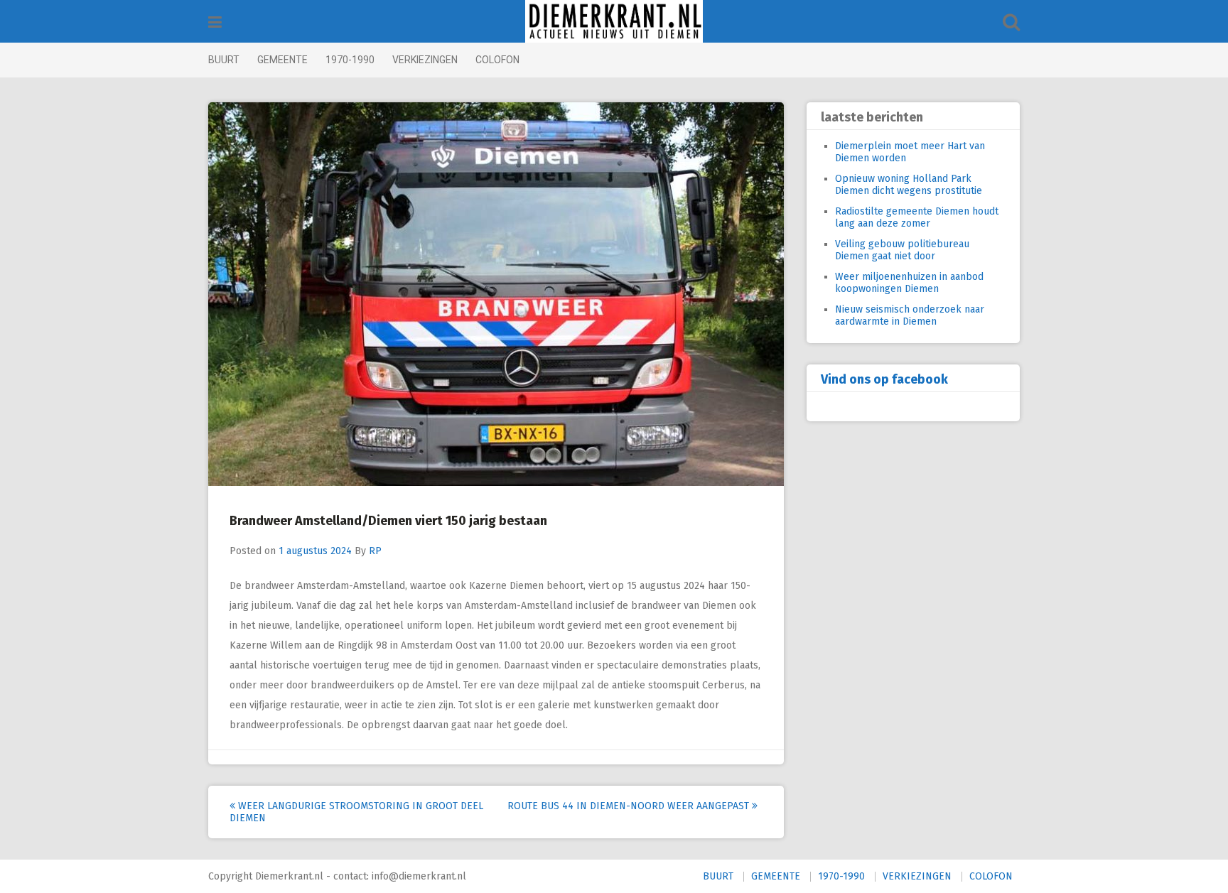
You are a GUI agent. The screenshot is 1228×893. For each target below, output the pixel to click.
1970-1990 (350, 59)
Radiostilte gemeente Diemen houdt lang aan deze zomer (916, 217)
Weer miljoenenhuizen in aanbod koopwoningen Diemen (909, 283)
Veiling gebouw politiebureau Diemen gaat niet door (902, 250)
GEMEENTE (282, 59)
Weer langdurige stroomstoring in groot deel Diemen (356, 812)
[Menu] (215, 22)
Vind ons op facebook (884, 379)
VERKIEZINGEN (425, 59)
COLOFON (497, 59)
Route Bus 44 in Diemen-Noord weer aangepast (629, 806)
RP (375, 551)
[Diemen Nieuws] (614, 21)
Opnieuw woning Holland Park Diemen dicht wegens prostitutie (908, 185)
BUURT (223, 59)
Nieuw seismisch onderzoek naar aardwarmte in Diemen (909, 315)
